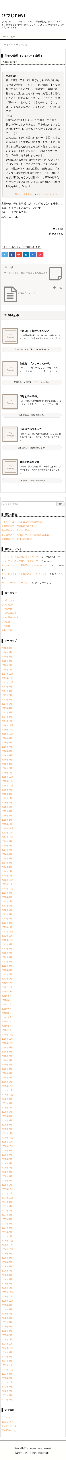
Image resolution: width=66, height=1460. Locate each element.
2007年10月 (7, 1197)
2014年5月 (7, 858)
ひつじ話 (59, 229)
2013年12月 (7, 880)
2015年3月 (7, 815)
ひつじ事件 (7, 609)
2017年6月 (7, 699)
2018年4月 (7, 656)
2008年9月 (7, 1150)
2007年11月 (7, 1193)
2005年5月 (7, 1322)
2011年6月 (7, 1009)
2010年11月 (7, 1039)
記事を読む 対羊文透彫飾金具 (32, 480)
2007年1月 (7, 1236)
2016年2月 (7, 768)
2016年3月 (7, 764)
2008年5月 (7, 1167)
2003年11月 (7, 1365)
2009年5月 (7, 1116)
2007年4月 (7, 1223)
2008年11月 (7, 1142)
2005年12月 (7, 1292)
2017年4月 (7, 708)
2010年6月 (7, 1060)
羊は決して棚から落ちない (34, 330)
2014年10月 (7, 837)
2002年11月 (7, 1382)
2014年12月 (7, 828)
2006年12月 (7, 1240)
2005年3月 (7, 1331)
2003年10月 (7, 1369)
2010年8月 (7, 1051)
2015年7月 (7, 798)
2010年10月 (7, 1043)
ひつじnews (14, 15)
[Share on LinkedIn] (26, 254)
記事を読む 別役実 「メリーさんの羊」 (32, 382)
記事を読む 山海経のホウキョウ (32, 448)
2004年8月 (7, 1356)
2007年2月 (7, 1232)
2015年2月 (7, 820)
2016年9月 (7, 738)
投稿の (7, 1421)
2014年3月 (7, 867)
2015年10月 (7, 785)
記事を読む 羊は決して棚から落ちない (32, 349)
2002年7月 (7, 1391)
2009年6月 (7, 1112)
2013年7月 (7, 901)
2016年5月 (7, 755)
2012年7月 (7, 953)
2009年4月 (7, 1120)
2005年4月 (7, 1326)
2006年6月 (7, 1266)
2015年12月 (7, 777)
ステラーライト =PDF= (47, 194)
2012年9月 (7, 944)
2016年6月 (7, 751)
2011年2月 (7, 1026)
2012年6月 (7, 957)
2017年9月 (7, 686)
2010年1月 (7, 1082)
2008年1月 (7, 1185)
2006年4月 (7, 1275)
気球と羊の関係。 (29, 396)
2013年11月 (7, 884)
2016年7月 (7, 747)
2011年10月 (7, 991)
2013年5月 (7, 910)
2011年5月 (7, 1013)
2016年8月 (7, 742)
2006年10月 (7, 1249)
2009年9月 (7, 1099)
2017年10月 (7, 682)
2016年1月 (7, 772)
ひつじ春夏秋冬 (9, 613)
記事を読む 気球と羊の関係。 (32, 415)
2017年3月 (7, 712)
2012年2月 (7, 974)
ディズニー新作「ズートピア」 (17, 582)
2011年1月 (7, 1030)
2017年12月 (7, 674)
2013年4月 (7, 914)
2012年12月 (7, 931)
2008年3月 (7, 1176)
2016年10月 (7, 734)
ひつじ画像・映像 (10, 617)
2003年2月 (7, 1378)
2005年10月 (7, 1301)
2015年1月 (7, 824)
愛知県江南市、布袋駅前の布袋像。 (19, 526)
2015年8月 (7, 794)
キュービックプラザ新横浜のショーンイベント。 (25, 565)
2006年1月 (7, 1288)
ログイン (6, 1417)
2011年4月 (7, 1017)
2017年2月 (7, 717)
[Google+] (19, 254)
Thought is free (44, 1453)
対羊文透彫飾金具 (29, 462)
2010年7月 (7, 1056)
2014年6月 (7, 854)
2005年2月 (7, 1335)
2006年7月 (7, 1262)
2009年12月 (7, 1086)
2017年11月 (7, 678)
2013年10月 (7, 888)
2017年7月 (7, 695)
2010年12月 (7, 1034)
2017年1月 (7, 721)
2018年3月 (7, 661)
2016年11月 (7, 729)
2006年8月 (7, 1258)
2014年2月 (7, 871)
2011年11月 (7, 987)
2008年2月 (7, 1180)
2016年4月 (7, 759)
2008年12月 (7, 1137)
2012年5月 (7, 961)
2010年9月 (7, 1047)
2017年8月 (7, 691)
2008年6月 (7, 1163)
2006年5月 (7, 1271)
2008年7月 (7, 1159)
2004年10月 (7, 1348)
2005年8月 (7, 1309)
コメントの (9, 1426)
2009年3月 (7, 1124)
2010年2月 (7, 1077)
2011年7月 (7, 1004)
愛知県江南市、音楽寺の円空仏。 (18, 530)
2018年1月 (7, 669)
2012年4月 (7, 966)
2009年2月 (7, 1129)
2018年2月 (7, 665)
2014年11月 (7, 832)
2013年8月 (7, 897)
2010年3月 (7, 1073)
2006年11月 (7, 1245)
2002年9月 (7, 1386)
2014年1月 (7, 875)
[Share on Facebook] (12, 254)
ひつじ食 (6, 626)
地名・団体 (7, 630)
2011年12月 (7, 983)
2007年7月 (7, 1210)
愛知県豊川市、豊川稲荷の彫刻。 (18, 539)
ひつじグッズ (8, 600)
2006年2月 (7, 1283)
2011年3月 (7, 1021)
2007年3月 (7, 1228)
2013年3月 (7, 918)
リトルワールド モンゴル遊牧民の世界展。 (23, 522)
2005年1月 (7, 1339)
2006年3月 (7, 1279)
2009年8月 (7, 1103)
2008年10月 (7, 1146)
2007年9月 (7, 1202)
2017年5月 (7, 704)
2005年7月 (7, 1313)
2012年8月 (7, 948)
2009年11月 (7, 1090)
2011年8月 (7, 1000)
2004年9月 (7, 1352)
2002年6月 (7, 1395)
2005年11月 (7, 1296)
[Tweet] (5, 254)
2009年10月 (7, 1094)
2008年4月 (7, 1172)
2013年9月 (7, 893)
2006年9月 (7, 1253)
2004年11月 (7, 1344)
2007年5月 (7, 1219)
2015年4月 (7, 811)
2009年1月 (7, 1133)
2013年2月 (7, 923)
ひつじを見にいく (10, 604)
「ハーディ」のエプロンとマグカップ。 (21, 557)
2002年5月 (7, 1399)
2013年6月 (7, 905)
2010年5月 (7, 1064)
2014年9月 (7, 841)
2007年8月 (7, 1206)
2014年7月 (7, 850)
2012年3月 (7, 970)
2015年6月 (7, 802)
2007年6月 (7, 1215)
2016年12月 (7, 725)
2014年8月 (7, 845)
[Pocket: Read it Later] (40, 254)
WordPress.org (9, 1430)
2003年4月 (7, 1374)
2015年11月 (7, 781)
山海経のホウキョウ (31, 429)
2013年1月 (7, 927)
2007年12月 (7, 1189)
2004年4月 (7, 1361)
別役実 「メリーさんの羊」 (36, 363)
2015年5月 (7, 807)
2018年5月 (7, 652)
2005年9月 (7, 1305)
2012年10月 (7, 940)
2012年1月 (7, 978)
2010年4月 (7, 1069)
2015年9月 (7, 790)
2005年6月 (7, 1318)
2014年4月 (7, 863)
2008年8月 (7, 1155)
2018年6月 (7, 648)
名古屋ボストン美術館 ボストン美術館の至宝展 (25, 534)
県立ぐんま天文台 (23, 194)
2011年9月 (7, 996)
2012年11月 (7, 936)
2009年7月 (7, 1107)
